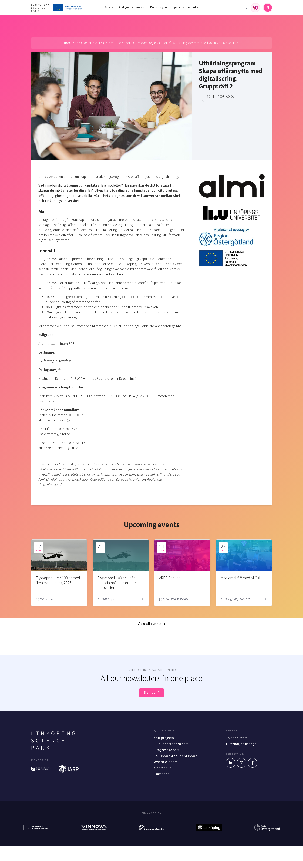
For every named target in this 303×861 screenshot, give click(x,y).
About (192, 7)
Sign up (150, 692)
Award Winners (165, 761)
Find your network (130, 7)
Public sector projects (171, 743)
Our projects (164, 737)
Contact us (162, 767)
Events (108, 7)
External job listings (241, 743)
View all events (150, 623)
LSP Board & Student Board (175, 755)
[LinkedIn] (230, 762)
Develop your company (165, 7)
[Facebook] (252, 762)
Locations (161, 773)
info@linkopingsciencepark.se (187, 43)
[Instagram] (241, 762)
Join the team (236, 737)
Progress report (166, 749)
